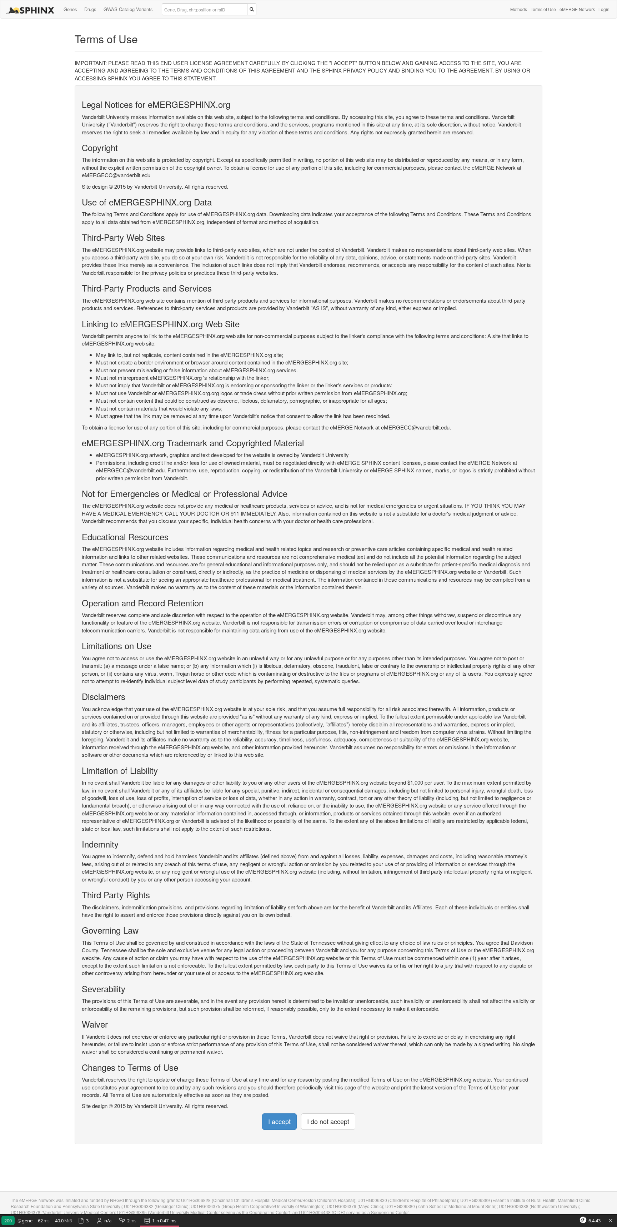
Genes (70, 9)
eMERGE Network (577, 9)
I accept (279, 1121)
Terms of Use (543, 9)
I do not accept (328, 1121)
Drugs (90, 9)
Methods (518, 9)
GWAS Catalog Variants (128, 9)
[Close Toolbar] (610, 1221)
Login (604, 9)
